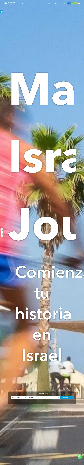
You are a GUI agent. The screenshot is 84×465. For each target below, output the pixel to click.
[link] (1, 11)
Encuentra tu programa (67, 397)
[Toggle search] (22, 3)
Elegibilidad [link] (50, 3)
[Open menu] (79, 4)
